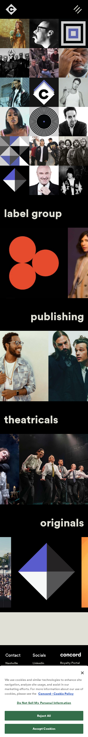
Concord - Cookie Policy (56, 693)
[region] (44, 701)
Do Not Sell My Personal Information (44, 703)
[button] (77, 9)
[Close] (82, 673)
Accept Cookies (44, 728)
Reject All (44, 716)
